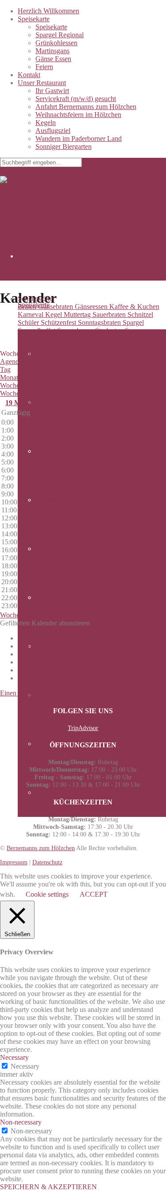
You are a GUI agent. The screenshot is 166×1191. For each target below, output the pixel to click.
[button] (45, 623)
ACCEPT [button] (94, 894)
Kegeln (45, 122)
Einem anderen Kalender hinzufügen (69, 670)
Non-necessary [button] (21, 1122)
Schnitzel (140, 314)
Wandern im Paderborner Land (78, 138)
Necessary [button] (14, 1057)
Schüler (29, 322)
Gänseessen (92, 306)
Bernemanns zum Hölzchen (41, 847)
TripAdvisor (83, 727)
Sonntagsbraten (100, 322)
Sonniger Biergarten (63, 146)
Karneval (31, 314)
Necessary (25, 1066)
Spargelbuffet (37, 330)
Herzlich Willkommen (48, 11)
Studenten (110, 330)
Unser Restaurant (42, 82)
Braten (28, 306)
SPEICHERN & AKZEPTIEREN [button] (48, 1187)
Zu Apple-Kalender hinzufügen (61, 662)
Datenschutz (47, 862)
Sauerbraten (110, 314)
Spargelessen (76, 330)
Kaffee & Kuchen (134, 306)
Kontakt (29, 74)
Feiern (44, 66)
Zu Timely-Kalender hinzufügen (63, 638)
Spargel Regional (59, 35)
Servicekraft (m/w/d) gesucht (75, 98)
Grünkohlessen (56, 43)
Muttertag (78, 314)
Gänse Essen (53, 58)
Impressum (13, 862)
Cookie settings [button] (47, 894)
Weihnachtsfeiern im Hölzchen (78, 114)
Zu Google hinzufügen (49, 646)
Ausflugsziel (52, 130)
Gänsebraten (56, 306)
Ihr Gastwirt (52, 90)
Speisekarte (34, 19)
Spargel (133, 322)
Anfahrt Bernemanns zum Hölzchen (85, 106)
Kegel (54, 314)
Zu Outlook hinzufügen (51, 654)
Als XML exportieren (48, 678)
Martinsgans (52, 51)
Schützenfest (59, 322)
